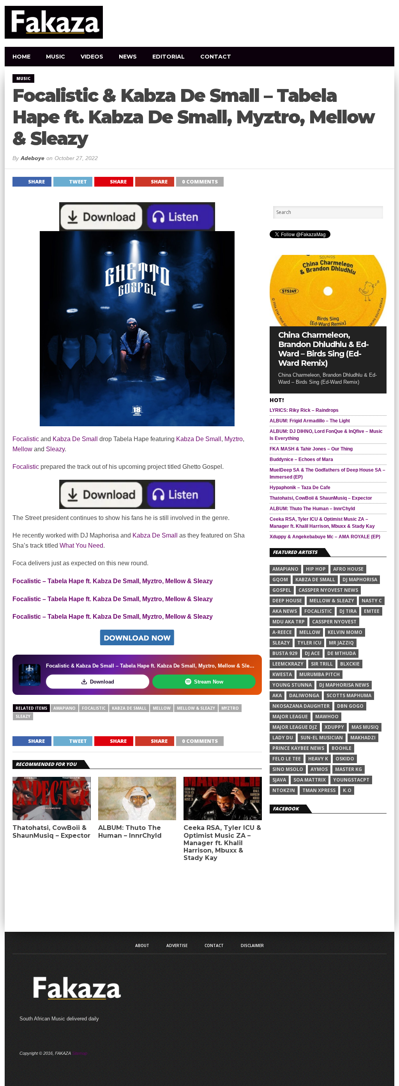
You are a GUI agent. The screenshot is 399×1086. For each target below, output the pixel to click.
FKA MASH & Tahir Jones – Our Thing (311, 449)
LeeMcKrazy (288, 664)
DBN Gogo (350, 706)
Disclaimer (252, 945)
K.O (347, 790)
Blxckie (350, 664)
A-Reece (282, 632)
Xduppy (334, 727)
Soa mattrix (309, 779)
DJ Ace (312, 653)
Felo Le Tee (286, 758)
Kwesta (282, 674)
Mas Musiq (365, 727)
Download (102, 682)
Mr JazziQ (341, 642)
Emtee (372, 611)
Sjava (279, 779)
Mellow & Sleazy (196, 708)
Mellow (22, 449)
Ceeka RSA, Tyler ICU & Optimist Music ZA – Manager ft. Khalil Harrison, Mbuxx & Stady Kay (222, 843)
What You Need (81, 545)
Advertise (176, 945)
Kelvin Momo (345, 632)
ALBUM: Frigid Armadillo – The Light (310, 421)
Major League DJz (294, 727)
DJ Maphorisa (360, 579)
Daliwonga (304, 695)
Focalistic (25, 439)
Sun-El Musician (321, 737)
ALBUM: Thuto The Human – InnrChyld (130, 831)
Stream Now (208, 682)
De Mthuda (341, 653)
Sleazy (55, 449)
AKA (277, 695)
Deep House (287, 600)
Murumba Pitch (319, 674)
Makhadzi (363, 737)
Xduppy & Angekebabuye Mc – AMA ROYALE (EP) (325, 536)
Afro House (348, 569)
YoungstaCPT (351, 779)
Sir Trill (322, 664)
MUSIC (55, 56)
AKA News (284, 611)
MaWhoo (327, 716)
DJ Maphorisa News (344, 685)
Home (21, 56)
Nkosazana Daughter (301, 706)
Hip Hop (316, 569)
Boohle (341, 748)
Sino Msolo (287, 769)
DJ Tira (348, 611)
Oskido (344, 758)
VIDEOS (92, 56)
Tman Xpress (318, 790)
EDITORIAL (168, 56)
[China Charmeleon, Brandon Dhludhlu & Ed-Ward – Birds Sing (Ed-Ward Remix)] (328, 324)
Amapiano (64, 708)
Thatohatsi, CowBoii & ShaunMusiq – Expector (51, 831)
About (142, 945)
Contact (215, 56)
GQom (280, 579)
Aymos (319, 769)
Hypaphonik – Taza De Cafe (300, 487)
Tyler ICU (309, 642)
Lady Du (282, 737)
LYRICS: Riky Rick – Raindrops (304, 410)
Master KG (348, 769)
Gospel (281, 590)
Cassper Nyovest (334, 621)
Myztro (233, 439)
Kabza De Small (75, 439)
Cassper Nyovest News (328, 590)
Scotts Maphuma (349, 695)
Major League (290, 716)
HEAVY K (318, 758)
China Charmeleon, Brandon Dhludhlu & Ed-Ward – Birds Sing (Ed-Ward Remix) (323, 349)
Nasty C (372, 600)
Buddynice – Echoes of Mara (301, 459)
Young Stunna (292, 685)
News (128, 56)
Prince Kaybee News (298, 748)
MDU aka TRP (288, 621)
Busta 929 (284, 653)
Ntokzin (283, 790)
